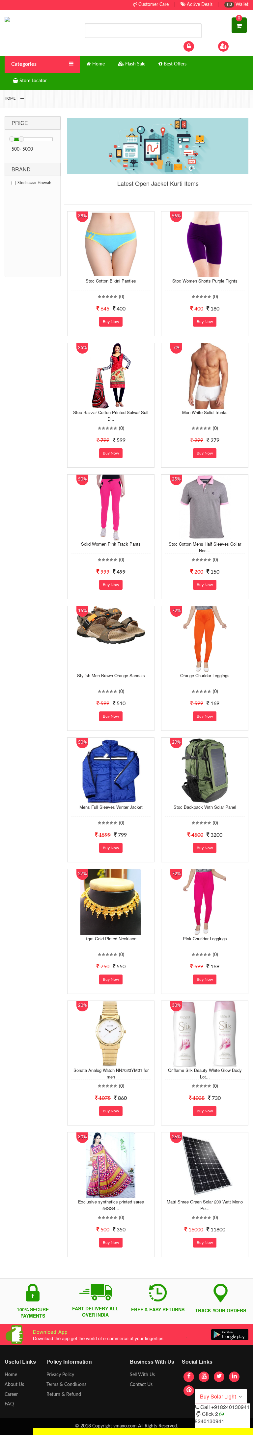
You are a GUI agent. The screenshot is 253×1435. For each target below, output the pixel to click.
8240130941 (209, 1421)
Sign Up (238, 46)
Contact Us (141, 1384)
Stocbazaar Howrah (34, 183)
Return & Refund (63, 1394)
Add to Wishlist (104, 272)
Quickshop (117, 272)
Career (11, 1394)
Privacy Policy (60, 1375)
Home (11, 1375)
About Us (14, 1384)
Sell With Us (142, 1375)
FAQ (9, 1404)
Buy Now (111, 322)
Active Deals (198, 4)
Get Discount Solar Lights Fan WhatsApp (75, 1431)
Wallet (238, 4)
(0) (121, 297)
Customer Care (153, 4)
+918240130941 (230, 1407)
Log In (201, 46)
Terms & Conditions (66, 1384)
